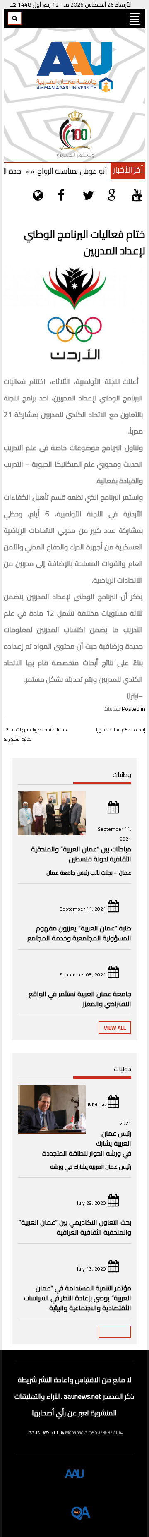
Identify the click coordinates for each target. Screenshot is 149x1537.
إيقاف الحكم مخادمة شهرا (120, 730)
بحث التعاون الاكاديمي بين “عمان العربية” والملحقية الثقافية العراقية (75, 1227)
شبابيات (111, 708)
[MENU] (135, 19)
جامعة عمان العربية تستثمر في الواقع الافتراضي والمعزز (80, 999)
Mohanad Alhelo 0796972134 (94, 1432)
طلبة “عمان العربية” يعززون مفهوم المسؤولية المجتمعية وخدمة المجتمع (79, 933)
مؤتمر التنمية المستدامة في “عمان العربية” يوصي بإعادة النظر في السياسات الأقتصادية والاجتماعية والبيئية (77, 1298)
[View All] (115, 1332)
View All (115, 1028)
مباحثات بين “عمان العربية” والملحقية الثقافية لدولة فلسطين (81, 854)
